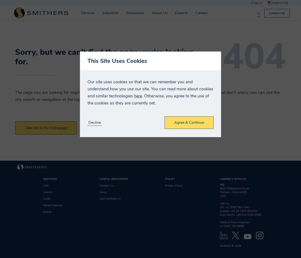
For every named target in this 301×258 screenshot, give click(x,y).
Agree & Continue (189, 122)
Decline (94, 122)
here (138, 96)
